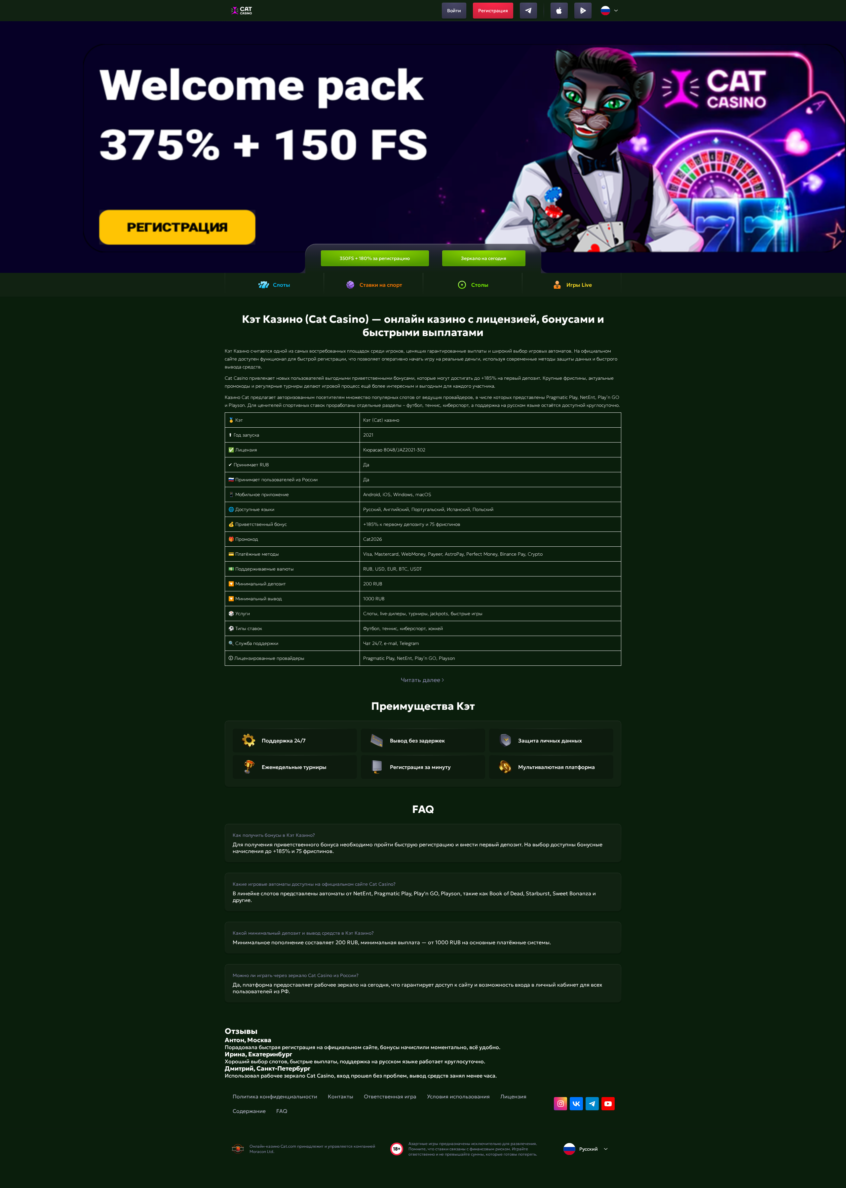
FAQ (281, 1111)
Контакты (340, 1096)
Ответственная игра (390, 1096)
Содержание (249, 1111)
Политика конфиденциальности (275, 1096)
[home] (241, 10)
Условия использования (458, 1096)
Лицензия (513, 1096)
